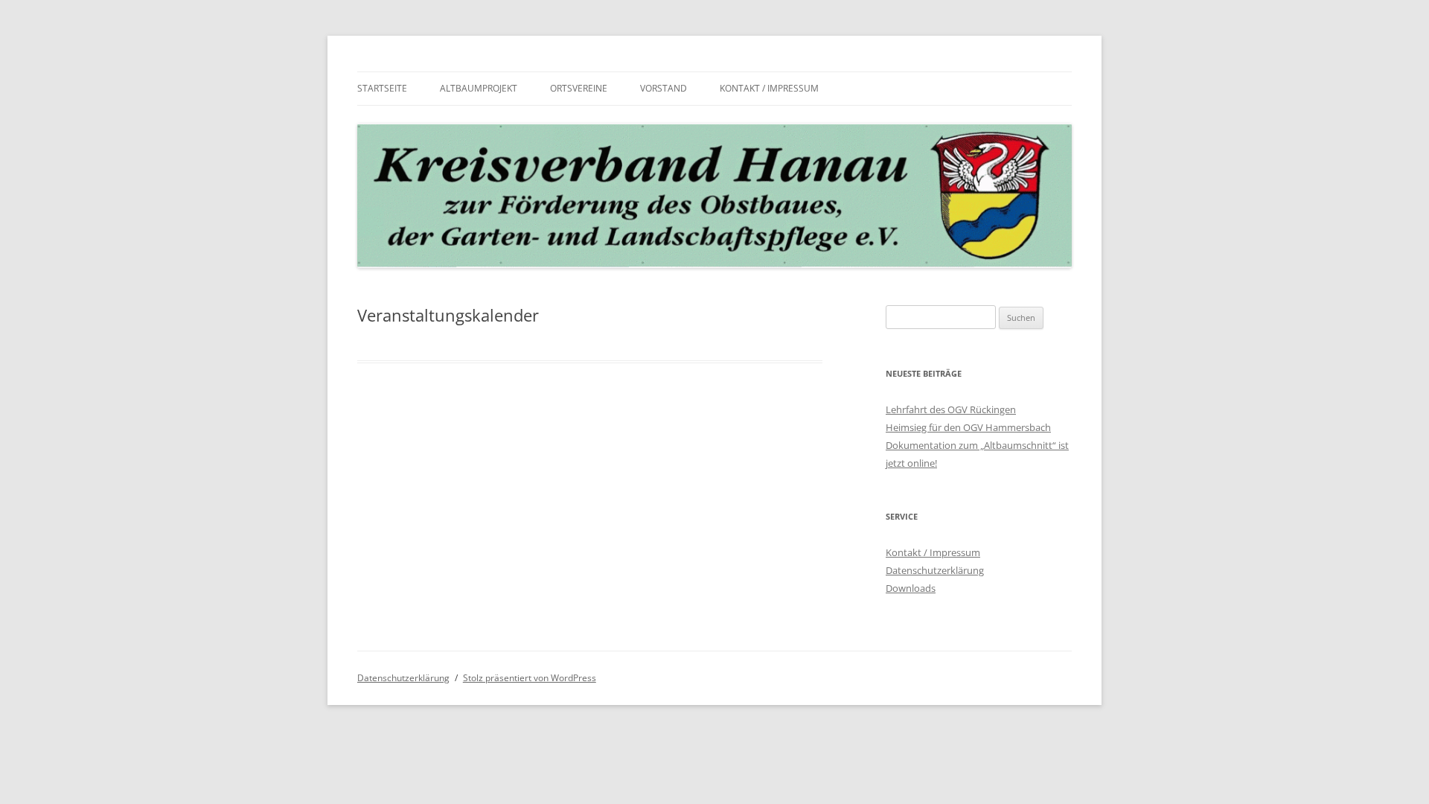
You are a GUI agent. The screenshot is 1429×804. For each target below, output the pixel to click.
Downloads (911, 588)
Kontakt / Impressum (769, 88)
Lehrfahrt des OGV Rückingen (951, 409)
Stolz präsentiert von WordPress (529, 677)
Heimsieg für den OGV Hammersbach (968, 427)
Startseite (382, 88)
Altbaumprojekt (478, 88)
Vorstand (663, 88)
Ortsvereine (578, 88)
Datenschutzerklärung (935, 570)
